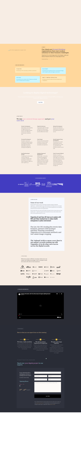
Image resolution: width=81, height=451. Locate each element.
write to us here (52, 404)
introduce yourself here (39, 403)
